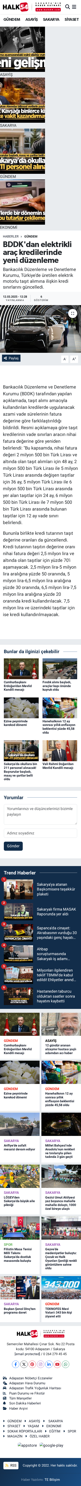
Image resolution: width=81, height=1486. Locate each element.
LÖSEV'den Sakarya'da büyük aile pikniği (19, 1201)
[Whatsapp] (65, 1364)
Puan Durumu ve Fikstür (27, 1393)
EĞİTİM (54, 1431)
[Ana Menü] (74, 7)
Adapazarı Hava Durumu (27, 1383)
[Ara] (67, 7)
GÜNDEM (11, 20)
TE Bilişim (52, 1480)
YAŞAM (33, 1426)
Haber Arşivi (18, 1408)
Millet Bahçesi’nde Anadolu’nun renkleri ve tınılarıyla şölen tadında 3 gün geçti (60, 1151)
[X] (24, 1364)
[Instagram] (40, 1364)
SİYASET (72, 20)
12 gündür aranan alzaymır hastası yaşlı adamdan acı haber (60, 1049)
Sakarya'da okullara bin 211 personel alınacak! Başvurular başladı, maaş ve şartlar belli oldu (20, 771)
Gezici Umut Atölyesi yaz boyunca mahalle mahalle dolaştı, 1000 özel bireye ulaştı (60, 1203)
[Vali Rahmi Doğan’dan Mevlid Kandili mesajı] (60, 750)
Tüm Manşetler (20, 1398)
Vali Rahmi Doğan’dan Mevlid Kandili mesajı (58, 766)
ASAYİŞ (31, 20)
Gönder (13, 846)
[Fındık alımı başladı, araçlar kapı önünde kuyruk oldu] (60, 668)
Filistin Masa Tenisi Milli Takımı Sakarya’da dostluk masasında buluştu (18, 1254)
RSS (12, 1465)
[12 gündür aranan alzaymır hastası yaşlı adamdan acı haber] (61, 1024)
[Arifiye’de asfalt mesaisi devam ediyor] (20, 1124)
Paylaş (14, 358)
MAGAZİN (14, 1436)
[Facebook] (15, 1364)
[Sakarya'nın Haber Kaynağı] (32, 7)
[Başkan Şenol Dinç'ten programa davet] (20, 1287)
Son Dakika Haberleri (25, 1403)
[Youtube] (57, 1364)
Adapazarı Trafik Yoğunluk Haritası (35, 1388)
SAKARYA (51, 20)
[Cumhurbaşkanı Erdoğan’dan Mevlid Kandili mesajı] (21, 668)
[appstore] (28, 1446)
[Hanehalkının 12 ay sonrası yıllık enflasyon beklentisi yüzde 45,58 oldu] (60, 707)
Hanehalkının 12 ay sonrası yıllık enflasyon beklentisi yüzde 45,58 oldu (59, 726)
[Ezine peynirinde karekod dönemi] (21, 707)
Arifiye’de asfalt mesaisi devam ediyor (19, 1147)
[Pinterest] (32, 1364)
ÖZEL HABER (40, 1436)
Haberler (11, 236)
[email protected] (27, 1354)
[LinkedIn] (49, 1364)
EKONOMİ (53, 1426)
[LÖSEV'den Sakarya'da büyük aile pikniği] (20, 1176)
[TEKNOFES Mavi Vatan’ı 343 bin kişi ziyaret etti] (61, 1287)
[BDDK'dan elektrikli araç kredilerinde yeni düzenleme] (40, 329)
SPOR (8, 1245)
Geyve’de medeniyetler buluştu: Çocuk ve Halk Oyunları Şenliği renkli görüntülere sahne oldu (61, 1258)
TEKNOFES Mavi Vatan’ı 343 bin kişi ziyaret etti (58, 1312)
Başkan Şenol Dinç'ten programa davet (20, 1310)
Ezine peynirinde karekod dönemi (16, 723)
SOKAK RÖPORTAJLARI (24, 1431)
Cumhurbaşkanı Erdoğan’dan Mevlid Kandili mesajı (18, 686)
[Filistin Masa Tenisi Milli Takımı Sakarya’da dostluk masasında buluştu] (20, 1228)
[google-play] (51, 1446)
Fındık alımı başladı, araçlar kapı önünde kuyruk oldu (57, 686)
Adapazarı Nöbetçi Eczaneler (30, 1378)
